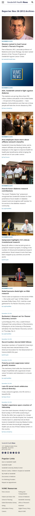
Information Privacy (7, 508)
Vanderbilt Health (7, 465)
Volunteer (21, 505)
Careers (4, 511)
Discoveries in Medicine (8, 476)
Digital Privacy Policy (24, 508)
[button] (3, 2)
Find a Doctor (6, 492)
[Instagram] (11, 453)
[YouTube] (8, 453)
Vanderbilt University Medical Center (12, 468)
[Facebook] (5, 453)
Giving (3, 505)
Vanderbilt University (24, 499)
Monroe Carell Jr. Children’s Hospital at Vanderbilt (16, 471)
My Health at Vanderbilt (8, 473)
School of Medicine (24, 497)
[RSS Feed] (3, 453)
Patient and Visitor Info (8, 497)
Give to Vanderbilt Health (9, 462)
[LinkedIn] (16, 453)
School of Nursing (7, 499)
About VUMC (22, 511)
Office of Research (23, 502)
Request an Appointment (9, 482)
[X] (13, 453)
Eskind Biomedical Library (9, 502)
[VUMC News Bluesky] (19, 453)
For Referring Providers (8, 479)
